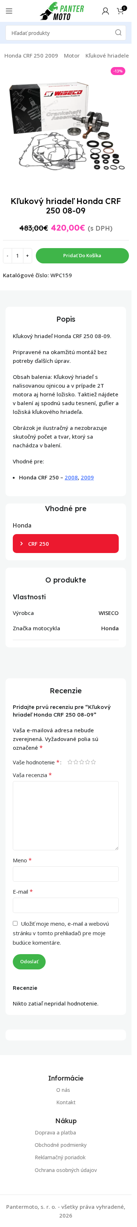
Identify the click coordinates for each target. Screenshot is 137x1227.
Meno (22, 860)
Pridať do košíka (82, 255)
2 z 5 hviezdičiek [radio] (76, 762)
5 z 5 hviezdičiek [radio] (93, 762)
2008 (71, 477)
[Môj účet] (105, 11)
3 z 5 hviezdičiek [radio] (81, 762)
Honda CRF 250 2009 (31, 55)
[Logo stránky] (62, 10)
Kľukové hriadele (107, 55)
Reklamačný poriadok (60, 1157)
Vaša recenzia (32, 775)
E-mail (23, 891)
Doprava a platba (55, 1132)
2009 (87, 477)
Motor (72, 55)
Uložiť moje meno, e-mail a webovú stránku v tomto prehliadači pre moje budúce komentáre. (61, 933)
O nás (63, 1089)
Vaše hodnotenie (36, 762)
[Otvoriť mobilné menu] (9, 11)
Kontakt (66, 1102)
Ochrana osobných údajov (66, 1169)
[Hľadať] (118, 32)
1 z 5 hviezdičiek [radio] (70, 762)
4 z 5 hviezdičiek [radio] (87, 762)
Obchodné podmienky (61, 1144)
